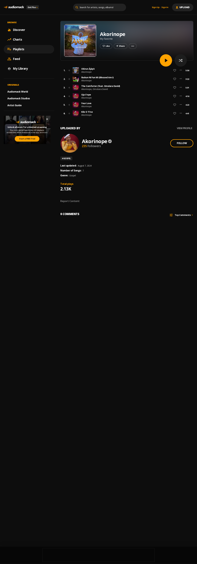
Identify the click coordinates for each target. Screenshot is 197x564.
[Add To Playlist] (69, 70)
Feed (16, 59)
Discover (19, 30)
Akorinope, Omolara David (94, 89)
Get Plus (33, 7)
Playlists (18, 49)
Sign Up (156, 7)
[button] (125, 70)
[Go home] (14, 7)
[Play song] (166, 60)
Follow (182, 143)
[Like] (174, 70)
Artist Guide (14, 105)
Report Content (70, 201)
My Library (20, 69)
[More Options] (181, 70)
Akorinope (86, 71)
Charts (17, 40)
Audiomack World (17, 91)
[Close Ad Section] (47, 119)
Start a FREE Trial (27, 138)
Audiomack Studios (18, 98)
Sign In (164, 7)
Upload (184, 7)
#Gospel (66, 158)
